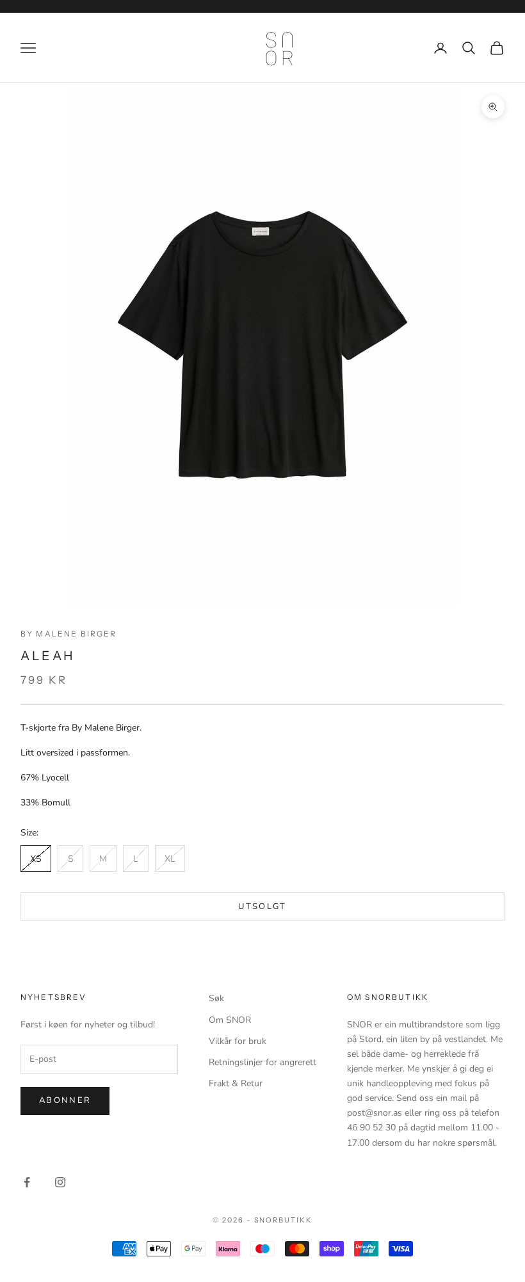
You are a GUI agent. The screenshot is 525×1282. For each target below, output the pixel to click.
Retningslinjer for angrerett (262, 1062)
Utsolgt (262, 906)
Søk (216, 998)
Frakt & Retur (235, 1083)
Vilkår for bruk (237, 1041)
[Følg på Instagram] (60, 1182)
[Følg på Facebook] (26, 1182)
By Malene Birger (68, 633)
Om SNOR (230, 1020)
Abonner (65, 1100)
